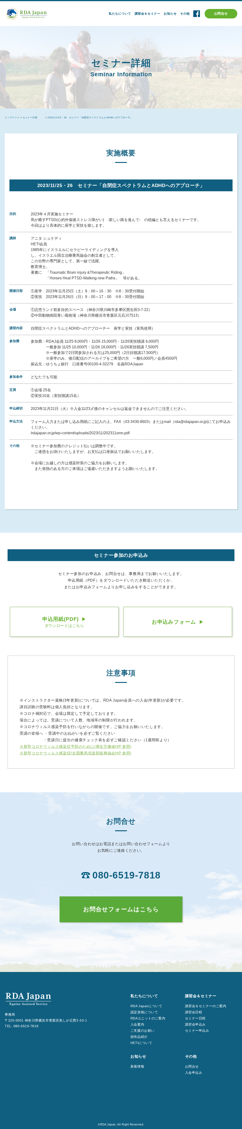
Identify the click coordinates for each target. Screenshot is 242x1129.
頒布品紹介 (139, 1037)
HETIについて (141, 1043)
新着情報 (137, 1066)
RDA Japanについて (146, 1006)
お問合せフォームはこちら (121, 909)
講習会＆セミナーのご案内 (205, 1006)
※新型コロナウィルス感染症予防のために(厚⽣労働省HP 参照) (75, 747)
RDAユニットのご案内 (147, 1018)
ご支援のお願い (142, 1030)
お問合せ (221, 13)
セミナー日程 (195, 1018)
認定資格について (144, 1012)
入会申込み (193, 1072)
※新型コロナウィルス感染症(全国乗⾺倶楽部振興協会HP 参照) (75, 753)
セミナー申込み (197, 1030)
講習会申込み (195, 1024)
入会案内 (137, 1024)
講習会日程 (193, 1012)
